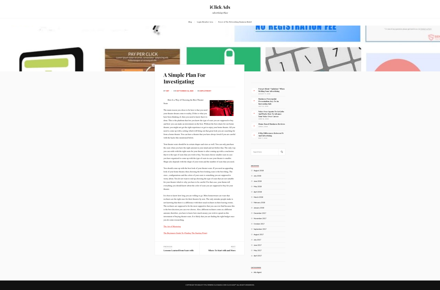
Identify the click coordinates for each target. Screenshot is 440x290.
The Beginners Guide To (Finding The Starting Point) (185, 233)
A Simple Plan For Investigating (184, 78)
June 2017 (258, 245)
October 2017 (259, 224)
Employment (205, 91)
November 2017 (260, 218)
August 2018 (259, 170)
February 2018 (259, 202)
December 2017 (260, 213)
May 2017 (258, 250)
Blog (190, 22)
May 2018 (258, 186)
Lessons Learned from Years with (179, 250)
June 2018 (258, 181)
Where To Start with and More (222, 250)
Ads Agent (258, 272)
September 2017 (260, 229)
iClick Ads (220, 7)
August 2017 (259, 234)
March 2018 (258, 197)
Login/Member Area (205, 22)
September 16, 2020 (184, 91)
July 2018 (257, 176)
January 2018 (259, 208)
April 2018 (258, 192)
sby (167, 91)
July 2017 (257, 240)
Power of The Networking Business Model (235, 22)
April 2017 (258, 256)
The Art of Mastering (172, 226)
